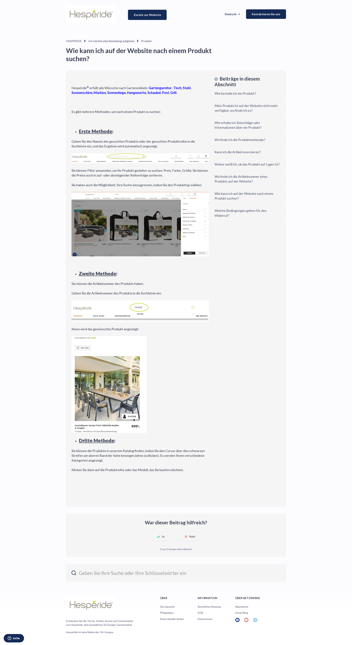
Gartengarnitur (160, 88)
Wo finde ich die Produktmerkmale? (239, 140)
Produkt (146, 41)
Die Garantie (167, 606)
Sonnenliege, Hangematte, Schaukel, (134, 93)
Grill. (173, 93)
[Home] (90, 14)
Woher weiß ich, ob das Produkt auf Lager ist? (247, 164)
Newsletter (241, 606)
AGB (200, 612)
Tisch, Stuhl (182, 88)
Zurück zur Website (147, 14)
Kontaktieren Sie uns (266, 14)
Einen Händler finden (172, 618)
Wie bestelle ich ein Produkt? (235, 93)
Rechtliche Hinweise (209, 606)
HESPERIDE (74, 41)
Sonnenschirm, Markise (89, 93)
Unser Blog (241, 612)
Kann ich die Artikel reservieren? (237, 152)
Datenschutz (205, 618)
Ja (163, 536)
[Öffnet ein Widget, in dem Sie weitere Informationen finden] (14, 638)
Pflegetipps (167, 612)
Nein (192, 536)
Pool (165, 93)
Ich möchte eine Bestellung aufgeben (111, 41)
